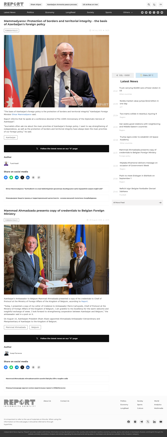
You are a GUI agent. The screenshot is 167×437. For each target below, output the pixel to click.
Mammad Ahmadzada (16, 327)
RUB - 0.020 (124, 75)
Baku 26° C (148, 75)
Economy (124, 405)
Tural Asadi (14, 163)
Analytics (157, 405)
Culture (140, 408)
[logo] (14, 4)
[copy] (39, 177)
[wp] (11, 177)
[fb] (142, 12)
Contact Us (64, 401)
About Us (47, 401)
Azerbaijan (11, 137)
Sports (139, 405)
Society (140, 401)
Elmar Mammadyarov (21, 114)
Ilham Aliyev (36, 4)
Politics (123, 401)
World (156, 401)
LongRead (124, 408)
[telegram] (150, 12)
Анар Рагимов (16, 353)
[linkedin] (158, 12)
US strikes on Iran (90, 4)
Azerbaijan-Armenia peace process (62, 4)
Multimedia (158, 408)
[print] (33, 177)
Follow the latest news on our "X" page (59, 148)
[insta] (146, 12)
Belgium (35, 327)
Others (126, 12)
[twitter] (154, 12)
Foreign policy (11, 30)
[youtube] (162, 12)
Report (84, 301)
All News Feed (118, 202)
